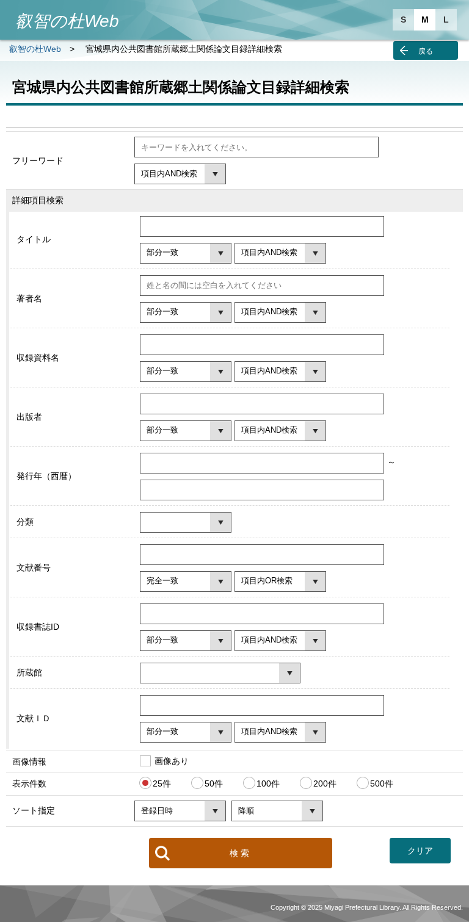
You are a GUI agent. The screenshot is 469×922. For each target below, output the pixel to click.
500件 (381, 783)
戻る (425, 51)
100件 (268, 783)
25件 (162, 783)
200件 (324, 783)
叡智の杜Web (35, 49)
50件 (214, 783)
